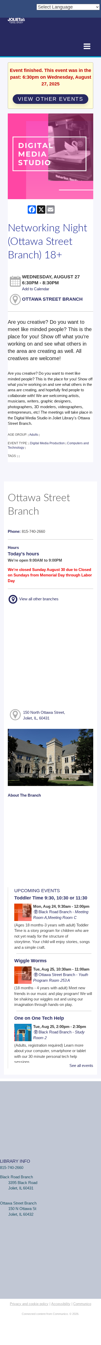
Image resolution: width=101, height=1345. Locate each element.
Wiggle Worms (30, 960)
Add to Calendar (35, 289)
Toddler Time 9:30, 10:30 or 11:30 (50, 897)
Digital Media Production (47, 443)
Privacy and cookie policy (29, 1304)
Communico (82, 1304)
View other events (50, 99)
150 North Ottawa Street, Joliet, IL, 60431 (44, 715)
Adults (33, 434)
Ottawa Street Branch (52, 299)
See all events (81, 1065)
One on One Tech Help (39, 1018)
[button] (87, 46)
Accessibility (60, 1304)
